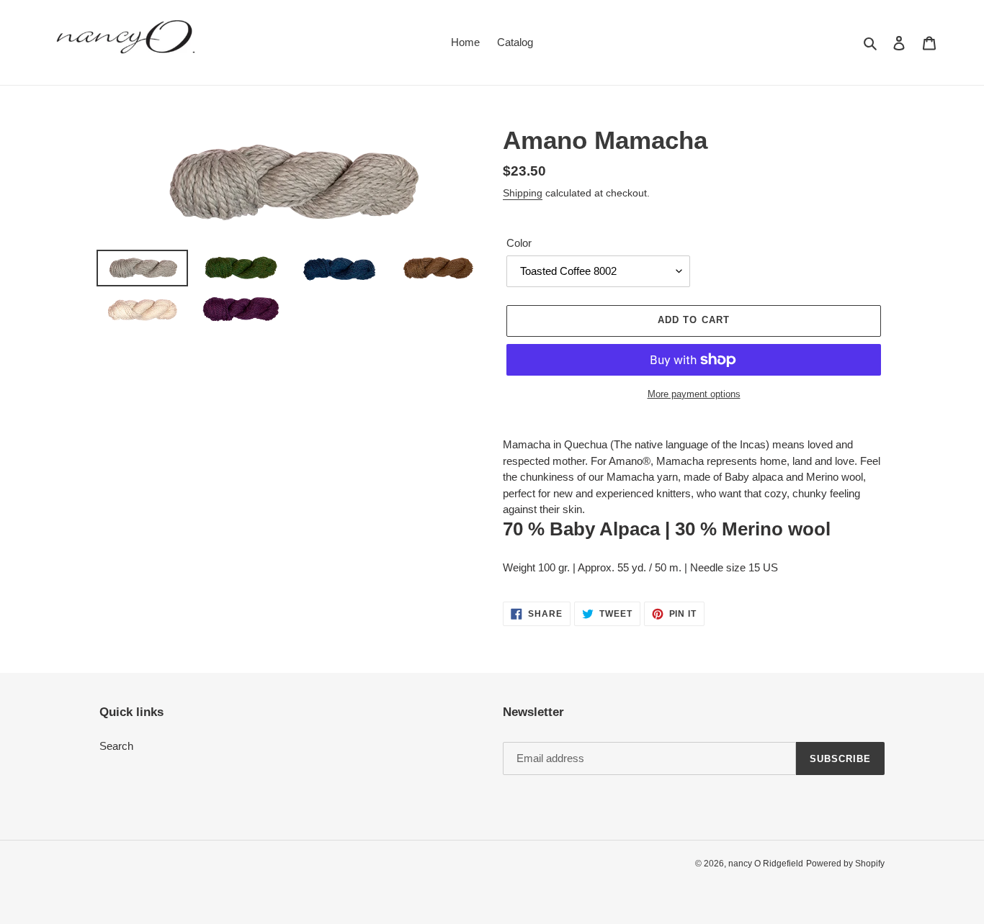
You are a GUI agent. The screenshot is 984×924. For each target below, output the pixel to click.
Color (519, 243)
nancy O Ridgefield (765, 864)
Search (116, 746)
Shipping (522, 193)
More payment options (694, 394)
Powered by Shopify (845, 864)
